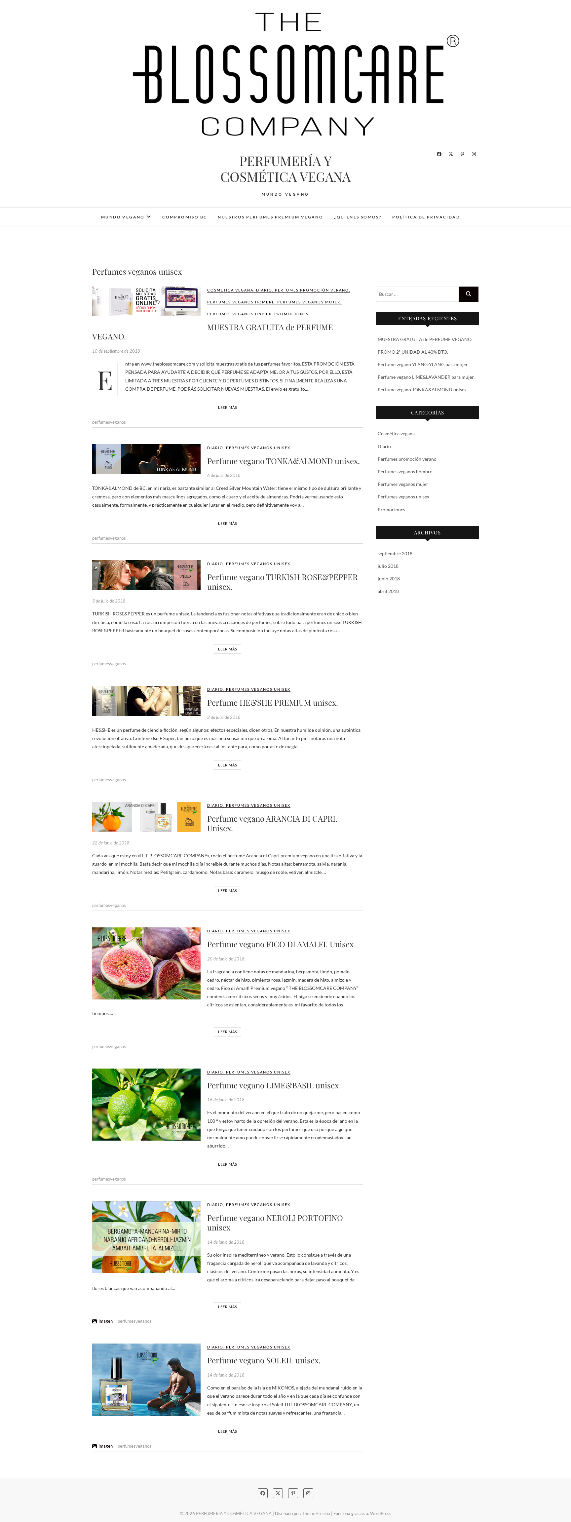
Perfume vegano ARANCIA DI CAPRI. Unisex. (272, 823)
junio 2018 (389, 578)
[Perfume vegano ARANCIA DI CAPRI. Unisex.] (146, 817)
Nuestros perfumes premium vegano (270, 217)
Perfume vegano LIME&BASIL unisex (273, 1085)
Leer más (227, 407)
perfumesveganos (109, 422)
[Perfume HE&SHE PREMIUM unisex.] (146, 701)
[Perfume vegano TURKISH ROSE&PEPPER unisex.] (146, 575)
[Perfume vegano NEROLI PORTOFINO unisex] (146, 1237)
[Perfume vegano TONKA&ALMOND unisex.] (146, 459)
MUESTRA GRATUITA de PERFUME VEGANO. (212, 332)
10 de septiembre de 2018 (116, 351)
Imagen (105, 1321)
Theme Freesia (316, 1513)
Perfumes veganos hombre (241, 302)
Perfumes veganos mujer (308, 302)
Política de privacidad (426, 217)
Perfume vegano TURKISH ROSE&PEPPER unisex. (282, 581)
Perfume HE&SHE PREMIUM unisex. (272, 702)
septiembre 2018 (395, 553)
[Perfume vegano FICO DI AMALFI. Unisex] (146, 963)
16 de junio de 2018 (226, 1099)
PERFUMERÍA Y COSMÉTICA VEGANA (285, 168)
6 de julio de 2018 (224, 475)
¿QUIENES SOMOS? (357, 217)
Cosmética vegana (230, 290)
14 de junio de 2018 (226, 1242)
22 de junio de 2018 (111, 842)
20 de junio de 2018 (226, 958)
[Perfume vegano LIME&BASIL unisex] (146, 1105)
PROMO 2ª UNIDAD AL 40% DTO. (413, 352)
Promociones (291, 314)
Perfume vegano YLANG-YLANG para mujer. (423, 364)
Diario (264, 290)
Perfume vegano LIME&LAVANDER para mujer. (426, 377)
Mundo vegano (123, 217)
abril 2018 (388, 591)
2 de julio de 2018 (224, 717)
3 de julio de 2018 (109, 601)
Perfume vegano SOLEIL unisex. (264, 1360)
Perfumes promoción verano (312, 290)
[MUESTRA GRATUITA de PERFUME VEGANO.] (146, 302)
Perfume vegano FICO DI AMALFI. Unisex (280, 944)
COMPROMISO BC (184, 217)
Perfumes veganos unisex (239, 314)
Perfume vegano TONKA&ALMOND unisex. (283, 460)
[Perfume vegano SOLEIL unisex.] (146, 1380)
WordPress (380, 1513)
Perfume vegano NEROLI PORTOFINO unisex (275, 1222)
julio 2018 (388, 566)
